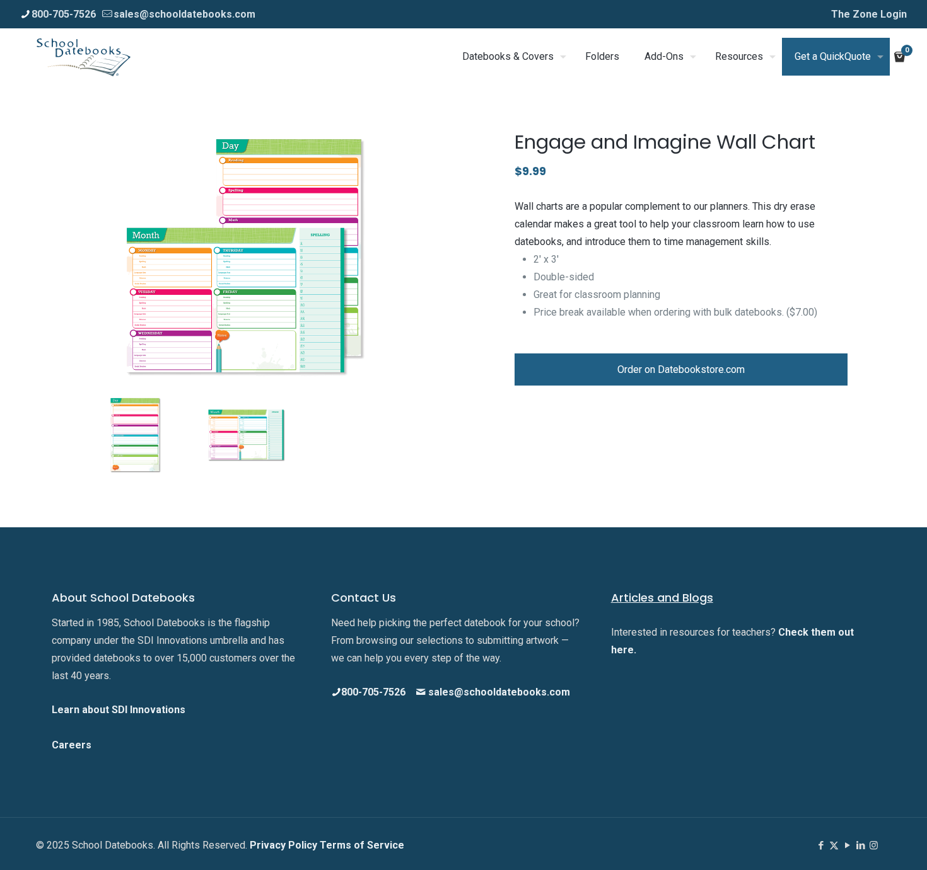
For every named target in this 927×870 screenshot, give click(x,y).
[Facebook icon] (820, 845)
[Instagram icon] (873, 845)
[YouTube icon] (847, 845)
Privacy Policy (285, 845)
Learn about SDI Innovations (118, 710)
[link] (245, 257)
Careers (71, 745)
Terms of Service (362, 845)
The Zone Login (869, 14)
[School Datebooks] (83, 56)
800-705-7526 (64, 14)
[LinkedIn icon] (860, 845)
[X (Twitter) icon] (834, 845)
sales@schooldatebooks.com (184, 14)
